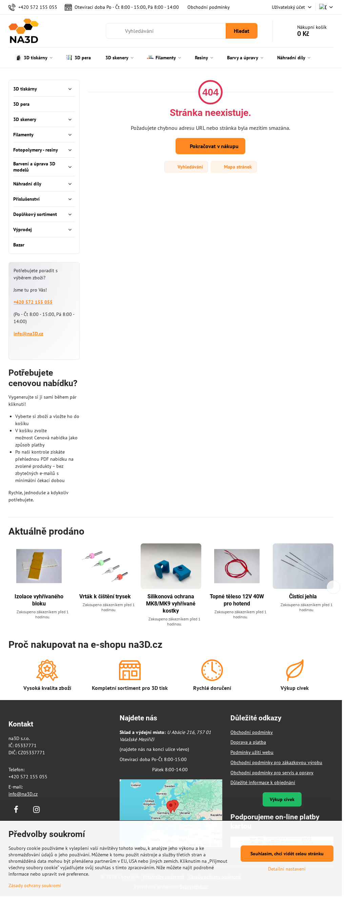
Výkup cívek (282, 799)
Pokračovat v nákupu (213, 146)
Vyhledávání (189, 167)
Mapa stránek (237, 167)
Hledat (241, 30)
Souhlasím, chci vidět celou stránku (287, 854)
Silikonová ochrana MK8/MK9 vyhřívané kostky (171, 603)
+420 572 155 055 (33, 302)
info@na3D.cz (28, 334)
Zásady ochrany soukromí (34, 885)
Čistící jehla (303, 596)
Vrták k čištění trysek (105, 596)
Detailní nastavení (287, 869)
